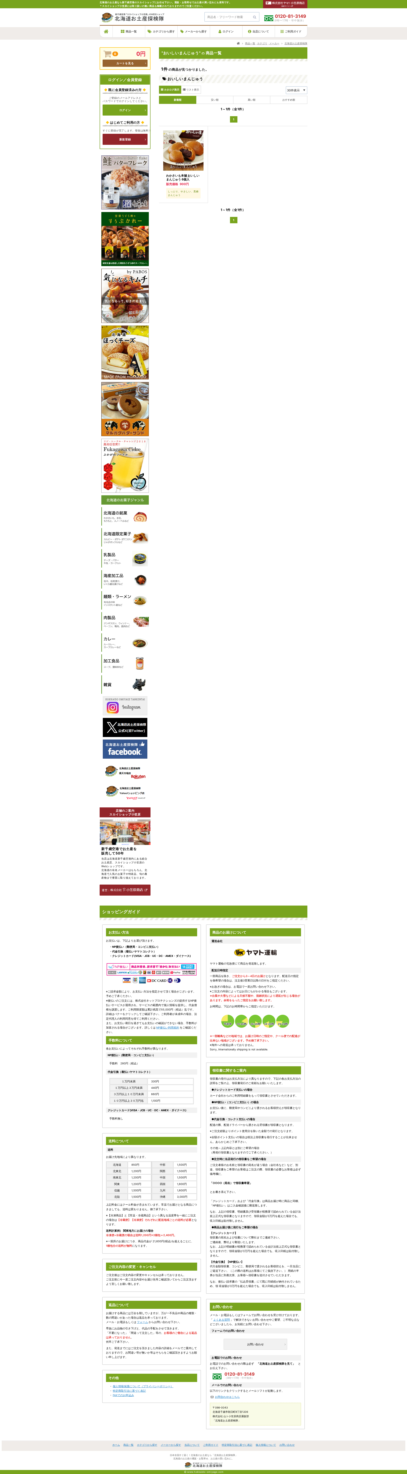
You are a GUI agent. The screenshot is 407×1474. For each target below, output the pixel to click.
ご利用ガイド (293, 31)
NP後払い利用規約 (167, 1027)
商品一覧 (131, 31)
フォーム (142, 1322)
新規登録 (125, 139)
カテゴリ (262, 43)
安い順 (215, 99)
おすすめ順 (288, 99)
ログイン (228, 31)
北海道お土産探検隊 (295, 43)
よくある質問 (221, 1319)
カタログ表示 (171, 89)
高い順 (251, 99)
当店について (260, 31)
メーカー (274, 43)
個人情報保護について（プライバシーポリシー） (143, 1386)
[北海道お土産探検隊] (132, 20)
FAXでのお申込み (123, 1395)
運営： (106, 890)
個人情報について (266, 1444)
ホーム (116, 1444)
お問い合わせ (255, 1344)
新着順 (177, 99)
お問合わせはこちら (227, 1397)
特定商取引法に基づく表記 (129, 1390)
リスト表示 (192, 89)
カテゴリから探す (164, 31)
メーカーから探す (196, 31)
